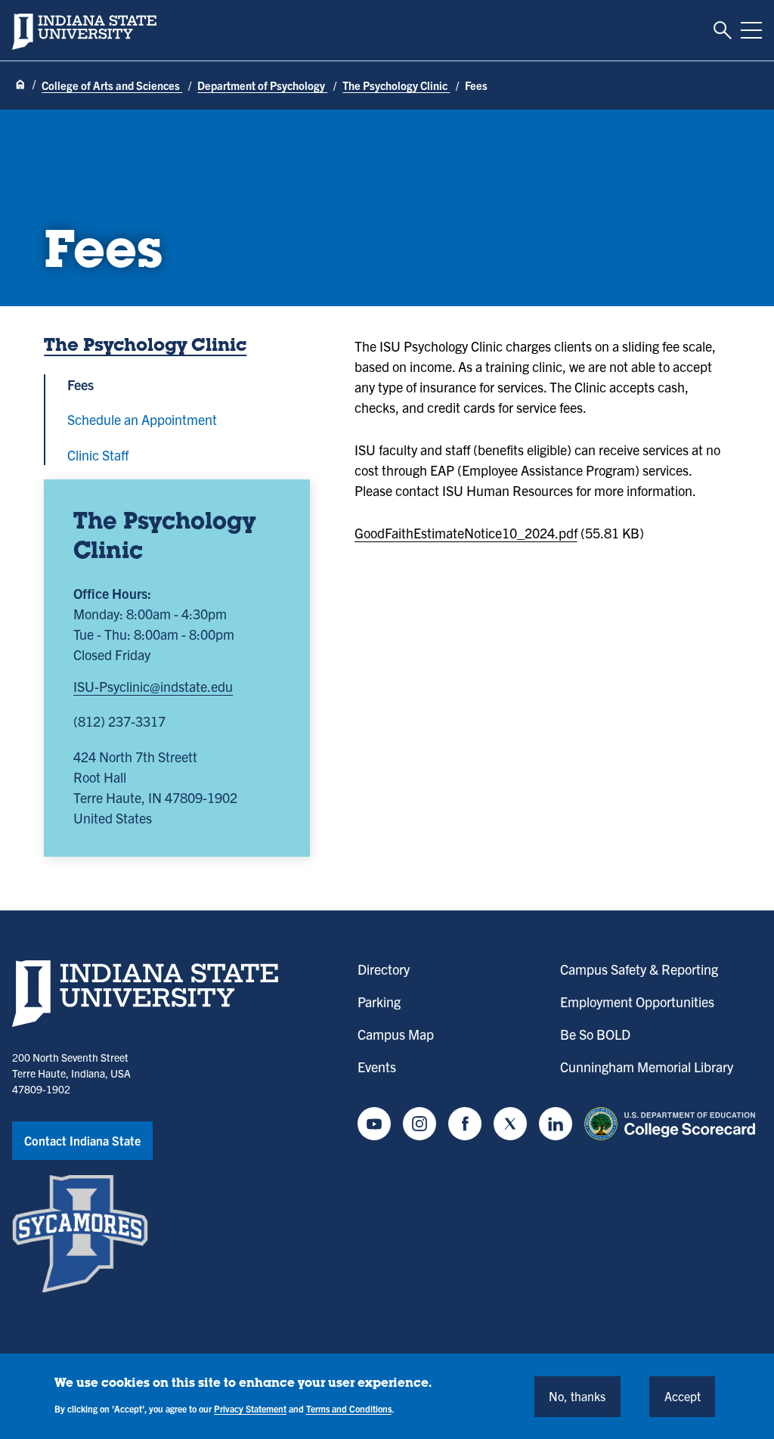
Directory (384, 969)
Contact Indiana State (82, 1140)
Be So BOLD (595, 1034)
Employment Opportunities (637, 1001)
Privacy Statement (250, 1408)
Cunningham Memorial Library (646, 1066)
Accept (682, 1395)
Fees (80, 384)
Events (377, 1066)
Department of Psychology (262, 85)
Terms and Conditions (349, 1408)
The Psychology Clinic (396, 85)
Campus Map (396, 1034)
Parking (379, 1001)
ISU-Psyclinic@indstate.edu (153, 686)
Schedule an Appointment (142, 419)
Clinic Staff (97, 455)
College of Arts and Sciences (112, 85)
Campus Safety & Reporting (639, 969)
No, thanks (577, 1395)
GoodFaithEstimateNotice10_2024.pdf (465, 532)
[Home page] (20, 85)
